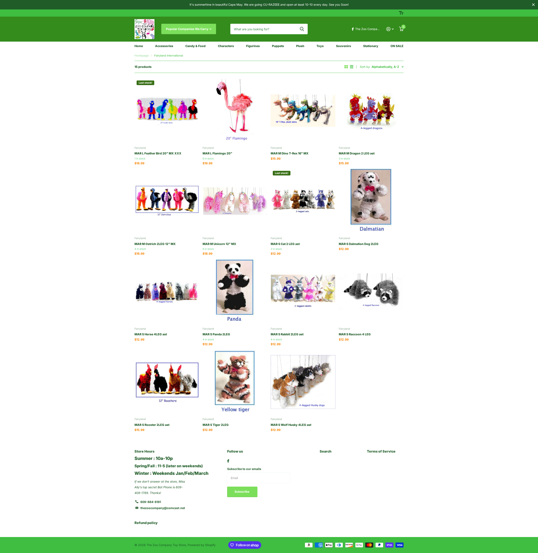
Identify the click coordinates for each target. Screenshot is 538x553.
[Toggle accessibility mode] (401, 13)
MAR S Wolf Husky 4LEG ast (291, 425)
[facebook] (228, 461)
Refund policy (146, 523)
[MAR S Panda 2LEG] (235, 291)
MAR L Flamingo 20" (217, 153)
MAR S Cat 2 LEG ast (285, 244)
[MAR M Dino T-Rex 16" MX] (303, 110)
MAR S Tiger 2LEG (216, 425)
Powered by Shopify (202, 545)
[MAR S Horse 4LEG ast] (166, 291)
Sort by (365, 66)
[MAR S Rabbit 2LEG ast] (303, 291)
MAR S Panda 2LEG (216, 334)
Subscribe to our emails (244, 469)
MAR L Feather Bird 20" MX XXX (157, 153)
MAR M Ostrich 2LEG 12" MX (155, 244)
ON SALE (397, 46)
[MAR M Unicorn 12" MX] (235, 201)
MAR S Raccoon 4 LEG (355, 334)
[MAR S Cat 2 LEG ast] (303, 201)
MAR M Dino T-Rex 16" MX (290, 153)
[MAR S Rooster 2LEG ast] (166, 382)
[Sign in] (390, 29)
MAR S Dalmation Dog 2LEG (358, 244)
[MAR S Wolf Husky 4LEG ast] (303, 382)
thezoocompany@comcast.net (162, 508)
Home (138, 46)
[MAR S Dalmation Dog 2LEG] (371, 201)
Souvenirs (343, 46)
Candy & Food (195, 46)
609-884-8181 (150, 502)
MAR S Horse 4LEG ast (150, 334)
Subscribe (242, 491)
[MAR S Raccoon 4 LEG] (371, 291)
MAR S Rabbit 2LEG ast (287, 334)
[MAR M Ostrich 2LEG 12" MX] (166, 201)
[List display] (351, 67)
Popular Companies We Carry (187, 29)
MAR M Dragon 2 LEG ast (356, 153)
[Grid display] (346, 67)
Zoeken (302, 29)
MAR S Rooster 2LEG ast (151, 425)
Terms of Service (381, 451)
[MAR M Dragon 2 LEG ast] (371, 110)
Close (533, 4)
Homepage (141, 55)
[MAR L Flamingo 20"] (235, 110)
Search (325, 451)
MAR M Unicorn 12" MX (219, 244)
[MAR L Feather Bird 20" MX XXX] (166, 110)
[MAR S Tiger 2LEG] (235, 382)
